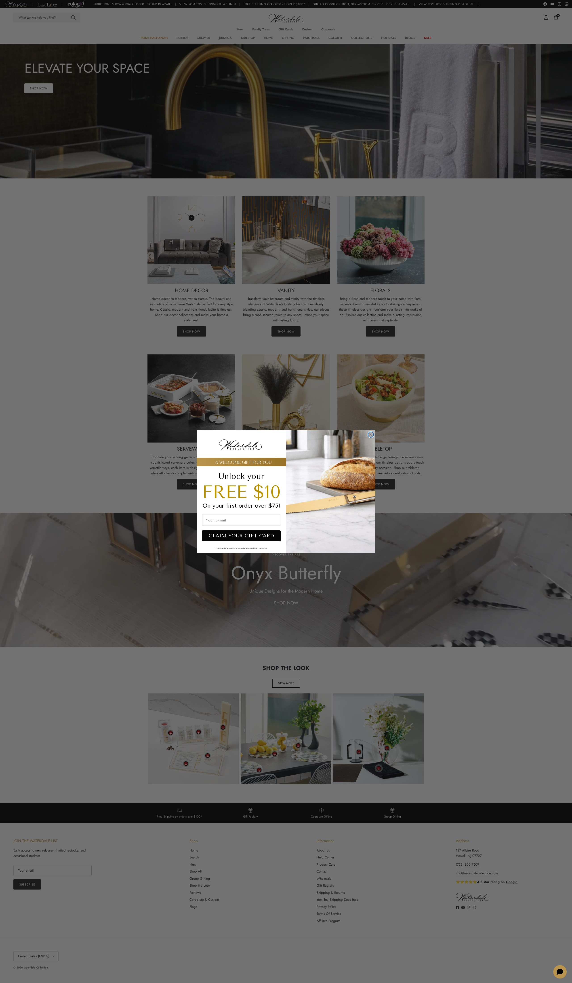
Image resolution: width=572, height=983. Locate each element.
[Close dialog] (371, 434)
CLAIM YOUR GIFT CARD (241, 536)
